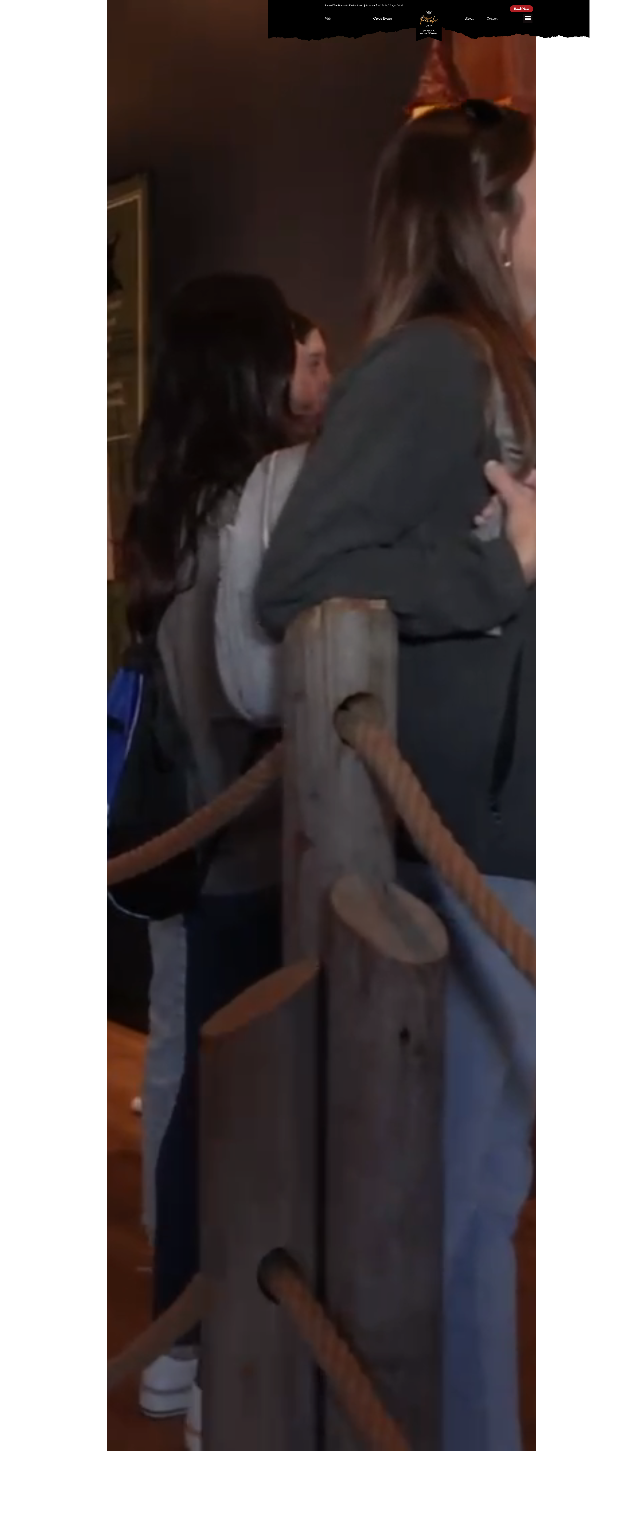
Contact (492, 19)
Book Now (521, 9)
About (469, 19)
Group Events (382, 19)
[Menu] (527, 18)
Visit (328, 19)
